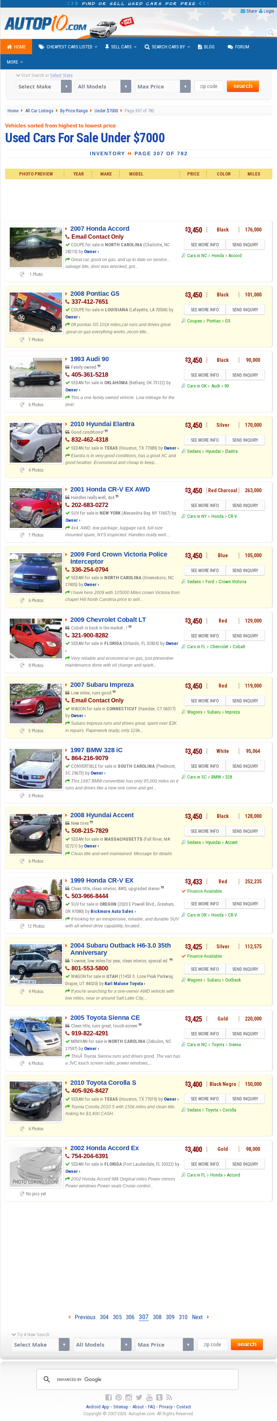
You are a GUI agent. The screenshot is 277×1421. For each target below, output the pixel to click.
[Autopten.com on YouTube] (149, 1397)
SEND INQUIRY (245, 244)
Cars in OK (197, 386)
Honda (218, 255)
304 (104, 1317)
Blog (209, 46)
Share (251, 11)
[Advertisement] (138, 198)
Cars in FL (196, 646)
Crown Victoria (232, 581)
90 (226, 386)
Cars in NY (197, 516)
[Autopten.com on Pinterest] (118, 1397)
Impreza (232, 712)
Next (199, 1317)
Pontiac (214, 321)
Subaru (214, 712)
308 (157, 1317)
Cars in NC (197, 255)
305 (117, 1317)
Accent (231, 842)
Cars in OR (197, 915)
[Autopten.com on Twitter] (139, 1397)
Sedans (194, 451)
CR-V (232, 516)
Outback (233, 980)
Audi (215, 386)
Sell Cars (121, 46)
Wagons (194, 712)
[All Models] (103, 86)
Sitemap (120, 1406)
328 (228, 777)
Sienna (235, 1044)
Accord (235, 255)
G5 (227, 321)
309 (170, 1317)
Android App (97, 1406)
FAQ (151, 1406)
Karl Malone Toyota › (125, 983)
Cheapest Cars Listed (69, 46)
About (138, 1406)
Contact (183, 1406)
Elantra (231, 451)
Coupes (194, 321)
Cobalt (239, 646)
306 (130, 1317)
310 (183, 1317)
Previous (83, 1317)
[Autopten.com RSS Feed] (169, 1397)
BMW (216, 777)
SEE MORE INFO (205, 244)
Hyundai (213, 451)
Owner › (91, 251)
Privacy (165, 1406)
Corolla (229, 1110)
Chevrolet (219, 646)
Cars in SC (197, 777)
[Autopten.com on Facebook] (108, 1397)
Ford (210, 581)
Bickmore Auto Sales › (113, 911)
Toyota (218, 1044)
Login (269, 11)
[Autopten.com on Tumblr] (159, 1397)
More (12, 62)
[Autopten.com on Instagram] (129, 1397)
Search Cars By (168, 46)
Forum (242, 46)
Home (20, 46)
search (242, 86)
